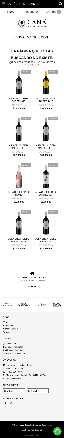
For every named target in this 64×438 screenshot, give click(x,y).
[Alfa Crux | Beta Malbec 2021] (18, 235)
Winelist (6, 332)
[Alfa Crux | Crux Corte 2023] (45, 188)
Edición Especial (10, 329)
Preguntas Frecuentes (13, 347)
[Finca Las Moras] (24, 307)
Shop (6, 317)
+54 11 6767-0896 (14, 372)
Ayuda (7, 338)
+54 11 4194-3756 (14, 368)
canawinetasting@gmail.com (19, 365)
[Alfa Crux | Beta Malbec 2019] (45, 141)
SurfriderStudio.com (35, 430)
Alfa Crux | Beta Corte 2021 (45, 240)
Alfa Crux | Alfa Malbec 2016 (45, 100)
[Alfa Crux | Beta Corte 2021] (45, 235)
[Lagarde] (7, 307)
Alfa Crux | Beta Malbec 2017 (18, 146)
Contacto (9, 360)
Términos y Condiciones (14, 353)
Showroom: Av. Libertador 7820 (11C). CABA (25, 375)
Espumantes (8, 325)
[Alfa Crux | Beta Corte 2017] (18, 94)
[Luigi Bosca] (40, 307)
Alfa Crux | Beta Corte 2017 (18, 100)
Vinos (5, 322)
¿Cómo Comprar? (11, 344)
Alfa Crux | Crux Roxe (18, 193)
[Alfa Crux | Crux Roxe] (18, 188)
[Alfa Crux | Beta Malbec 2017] (18, 141)
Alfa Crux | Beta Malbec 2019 (45, 146)
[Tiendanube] (32, 435)
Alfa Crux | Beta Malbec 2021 (18, 240)
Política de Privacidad (13, 350)
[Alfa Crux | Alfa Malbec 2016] (45, 94)
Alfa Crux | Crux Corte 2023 (45, 193)
